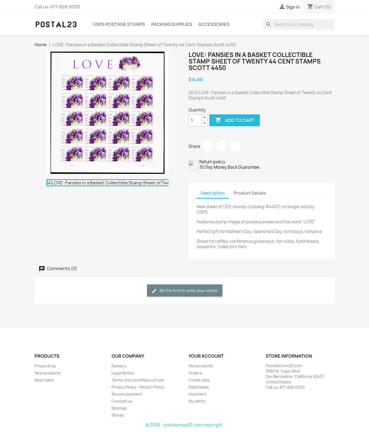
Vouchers (197, 394)
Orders (195, 372)
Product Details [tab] (250, 193)
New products (48, 372)
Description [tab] (213, 193)
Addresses (199, 387)
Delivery (119, 365)
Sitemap (119, 408)
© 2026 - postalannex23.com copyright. (184, 425)
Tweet (221, 145)
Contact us (122, 401)
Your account (206, 356)
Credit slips (199, 380)
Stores (118, 415)
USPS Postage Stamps (119, 24)
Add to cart (234, 120)
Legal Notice (123, 372)
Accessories (214, 24)
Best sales (44, 380)
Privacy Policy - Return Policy (138, 387)
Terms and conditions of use (138, 380)
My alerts (197, 401)
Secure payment (127, 394)
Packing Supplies (171, 24)
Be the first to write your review (188, 290)
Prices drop (45, 365)
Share (207, 145)
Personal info (201, 365)
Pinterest (235, 145)
